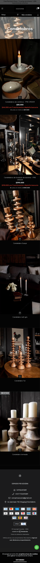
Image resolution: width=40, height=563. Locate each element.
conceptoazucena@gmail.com (21, 498)
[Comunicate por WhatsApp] (36, 547)
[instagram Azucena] (20, 475)
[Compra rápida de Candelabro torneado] (20, 450)
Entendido (20, 560)
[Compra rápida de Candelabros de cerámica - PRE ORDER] (20, 97)
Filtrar (4, 15)
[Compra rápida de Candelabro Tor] (20, 376)
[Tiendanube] (20, 532)
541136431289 (22, 490)
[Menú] (4, 8)
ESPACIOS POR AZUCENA (20, 484)
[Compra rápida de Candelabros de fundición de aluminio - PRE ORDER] (20, 173)
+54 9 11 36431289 (21, 494)
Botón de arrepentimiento (21, 540)
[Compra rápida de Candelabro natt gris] (20, 312)
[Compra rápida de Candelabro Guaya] (20, 238)
